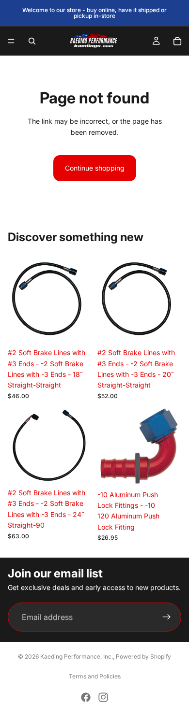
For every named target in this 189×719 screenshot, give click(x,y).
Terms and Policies (95, 676)
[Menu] (11, 41)
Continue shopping (95, 168)
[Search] (32, 41)
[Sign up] (167, 617)
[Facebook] (86, 697)
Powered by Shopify (143, 656)
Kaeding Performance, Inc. (76, 656)
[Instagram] (103, 697)
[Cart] (177, 41)
